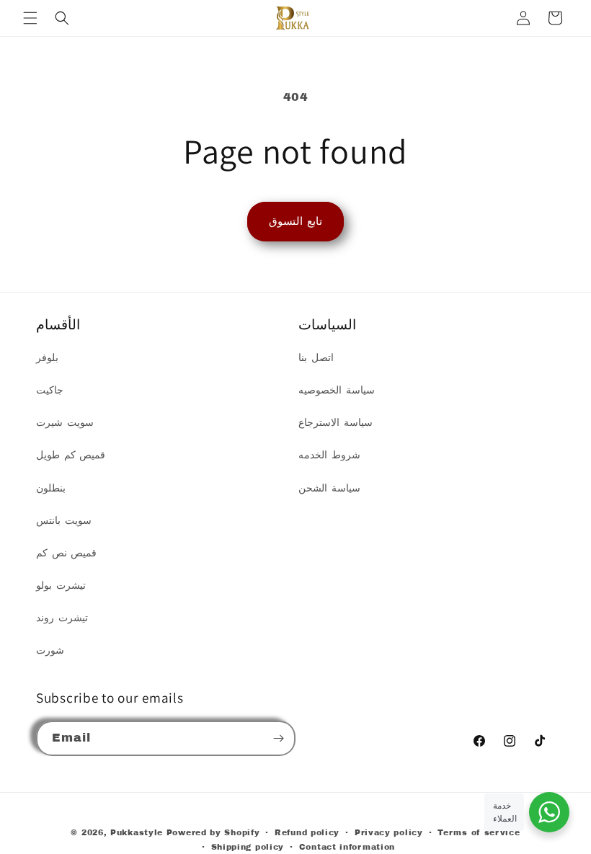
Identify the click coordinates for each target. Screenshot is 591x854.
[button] (30, 18)
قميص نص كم (66, 553)
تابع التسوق (295, 221)
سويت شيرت (65, 422)
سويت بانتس (64, 520)
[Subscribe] (278, 738)
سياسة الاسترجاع (335, 422)
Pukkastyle (136, 832)
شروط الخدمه (329, 455)
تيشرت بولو (61, 585)
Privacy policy (389, 832)
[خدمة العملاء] (549, 812)
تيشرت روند (62, 618)
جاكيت (49, 390)
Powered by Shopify (213, 832)
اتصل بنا (316, 357)
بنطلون (51, 488)
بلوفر (47, 357)
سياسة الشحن (329, 488)
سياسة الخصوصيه (336, 390)
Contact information (347, 846)
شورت (50, 650)
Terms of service (478, 832)
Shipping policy (248, 846)
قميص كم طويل (70, 455)
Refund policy (307, 832)
